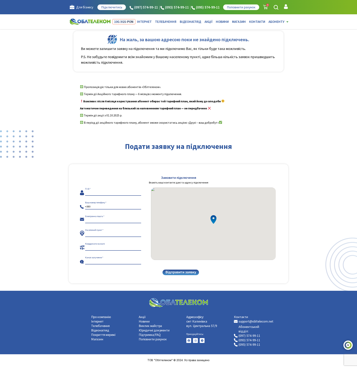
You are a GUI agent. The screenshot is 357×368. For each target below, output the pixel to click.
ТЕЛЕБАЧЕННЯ (165, 21)
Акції (142, 317)
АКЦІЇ (209, 21)
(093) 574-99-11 (177, 7)
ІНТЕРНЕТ (144, 21)
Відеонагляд (100, 330)
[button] (276, 7)
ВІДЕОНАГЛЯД (190, 21)
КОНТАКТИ (257, 21)
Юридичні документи (154, 330)
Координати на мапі (95, 243)
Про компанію (101, 317)
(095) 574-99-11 (208, 7)
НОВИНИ (222, 21)
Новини (144, 321)
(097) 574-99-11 (146, 7)
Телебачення (100, 326)
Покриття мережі (103, 335)
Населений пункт (93, 230)
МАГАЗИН (239, 21)
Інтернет (97, 321)
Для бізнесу (84, 7)
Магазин (97, 339)
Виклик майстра (150, 326)
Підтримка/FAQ (149, 335)
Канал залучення (93, 257)
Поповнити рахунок (153, 339)
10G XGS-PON (124, 21)
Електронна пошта (94, 216)
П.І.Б (87, 189)
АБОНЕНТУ (276, 21)
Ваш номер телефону (95, 202)
